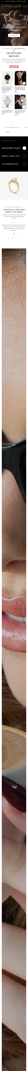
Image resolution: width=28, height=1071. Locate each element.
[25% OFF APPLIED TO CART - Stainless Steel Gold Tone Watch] (20, 102)
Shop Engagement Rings (14, 39)
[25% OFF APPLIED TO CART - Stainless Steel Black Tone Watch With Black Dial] (20, 78)
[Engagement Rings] (24, 148)
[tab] (14, 148)
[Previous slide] (8, 237)
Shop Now (14, 66)
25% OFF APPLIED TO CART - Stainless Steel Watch (7, 111)
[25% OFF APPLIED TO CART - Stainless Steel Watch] (7, 102)
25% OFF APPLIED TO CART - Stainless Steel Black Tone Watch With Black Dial (20, 88)
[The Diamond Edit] (24, 164)
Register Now (14, 35)
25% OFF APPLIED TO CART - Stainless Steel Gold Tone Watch (20, 112)
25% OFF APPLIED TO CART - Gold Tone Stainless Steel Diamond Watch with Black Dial (7, 88)
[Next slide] (19, 237)
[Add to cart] (11, 83)
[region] (14, 230)
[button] (2, 6)
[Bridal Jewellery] (24, 156)
